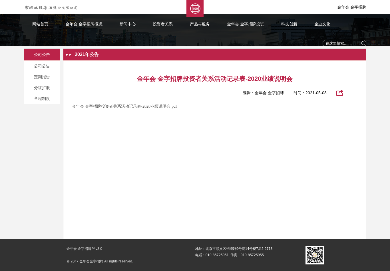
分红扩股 (42, 87)
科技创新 (289, 24)
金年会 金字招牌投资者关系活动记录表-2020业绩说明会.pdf (124, 106)
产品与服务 (200, 24)
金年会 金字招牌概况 (83, 24)
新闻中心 (128, 24)
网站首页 (40, 24)
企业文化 (322, 24)
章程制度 (42, 98)
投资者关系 (163, 24)
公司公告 (42, 66)
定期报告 (42, 77)
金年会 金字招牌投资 (245, 24)
